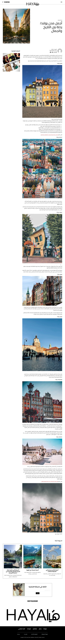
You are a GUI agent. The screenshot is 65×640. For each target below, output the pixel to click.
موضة (45, 628)
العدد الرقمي (21, 628)
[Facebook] (56, 52)
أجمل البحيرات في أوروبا (32, 570)
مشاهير (35, 628)
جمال (40, 628)
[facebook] (7, 2)
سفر (56, 534)
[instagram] (8, 2)
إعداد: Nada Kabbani (53, 50)
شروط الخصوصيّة (45, 634)
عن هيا (18, 634)
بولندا (58, 534)
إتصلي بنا (25, 634)
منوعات (29, 628)
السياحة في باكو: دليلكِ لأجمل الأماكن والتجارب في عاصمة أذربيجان (13, 571)
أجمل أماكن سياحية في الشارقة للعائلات (52, 571)
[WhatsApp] (50, 52)
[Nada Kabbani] (59, 51)
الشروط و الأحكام (34, 634)
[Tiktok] (6, 2)
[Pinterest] (52, 52)
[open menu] (52, 2)
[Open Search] (2, 2)
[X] (4, 2)
